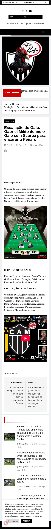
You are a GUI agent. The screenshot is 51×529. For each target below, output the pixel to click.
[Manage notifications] (6, 523)
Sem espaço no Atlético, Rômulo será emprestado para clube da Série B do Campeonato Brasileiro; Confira (30, 433)
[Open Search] (43, 32)
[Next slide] (47, 2)
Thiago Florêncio (26, 444)
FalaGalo (11, 145)
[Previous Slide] (44, 2)
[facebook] (20, 11)
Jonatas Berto (24, 486)
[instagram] (23, 11)
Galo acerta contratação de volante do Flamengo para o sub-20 (31, 478)
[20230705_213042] (25, 61)
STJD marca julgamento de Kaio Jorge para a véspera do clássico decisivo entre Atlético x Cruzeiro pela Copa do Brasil (10, 2)
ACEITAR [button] (26, 521)
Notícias (9, 121)
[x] (27, 11)
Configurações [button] (12, 521)
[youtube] (30, 11)
